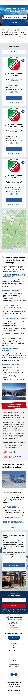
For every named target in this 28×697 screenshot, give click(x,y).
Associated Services (14, 650)
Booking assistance (14, 654)
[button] (10, 216)
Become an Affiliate (14, 666)
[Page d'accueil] (14, 618)
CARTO (25, 248)
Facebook (12, 674)
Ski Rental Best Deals (14, 649)
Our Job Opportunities (14, 664)
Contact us (14, 663)
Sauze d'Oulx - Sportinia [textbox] (9, 17)
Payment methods (14, 655)
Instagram (16, 674)
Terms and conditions (14, 686)
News (14, 647)
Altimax (19, 690)
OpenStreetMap (18, 248)
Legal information (14, 684)
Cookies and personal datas (14, 682)
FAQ (14, 652)
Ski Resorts (14, 645)
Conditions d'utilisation (18, 610)
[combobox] (9, 17)
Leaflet (14, 248)
